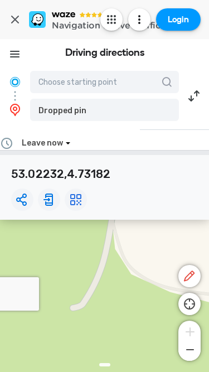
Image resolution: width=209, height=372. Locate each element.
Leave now (42, 143)
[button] (104, 110)
